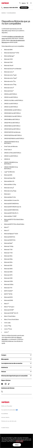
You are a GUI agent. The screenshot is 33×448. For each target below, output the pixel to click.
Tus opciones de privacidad (8, 409)
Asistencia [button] (4, 367)
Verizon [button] (3, 371)
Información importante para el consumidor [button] (14, 375)
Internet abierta (5, 417)
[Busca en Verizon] (20, 3)
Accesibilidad (4, 413)
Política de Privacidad (6, 406)
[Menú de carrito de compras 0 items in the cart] (27, 3)
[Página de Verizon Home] (5, 3)
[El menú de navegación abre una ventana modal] (31, 3)
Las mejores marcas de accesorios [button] (11, 363)
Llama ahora (24, 7)
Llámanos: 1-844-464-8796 (11, 7)
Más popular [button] (5, 359)
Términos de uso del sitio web (8, 421)
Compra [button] (3, 355)
